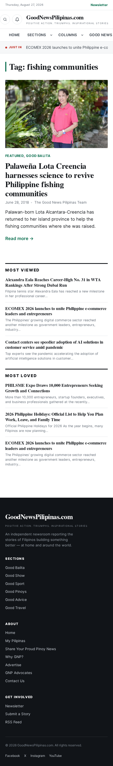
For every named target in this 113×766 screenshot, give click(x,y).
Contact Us (14, 681)
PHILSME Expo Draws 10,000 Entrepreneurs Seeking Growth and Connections (54, 388)
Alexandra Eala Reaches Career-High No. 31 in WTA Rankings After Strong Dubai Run (53, 282)
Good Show (15, 575)
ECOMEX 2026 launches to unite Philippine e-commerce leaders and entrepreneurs (55, 311)
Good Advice (16, 599)
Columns (67, 35)
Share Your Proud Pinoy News (30, 649)
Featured (14, 156)
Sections (36, 35)
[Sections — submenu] (51, 35)
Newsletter (99, 5)
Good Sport (14, 584)
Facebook (12, 756)
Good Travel (15, 608)
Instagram (37, 756)
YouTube (55, 756)
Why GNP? (14, 657)
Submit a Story (17, 714)
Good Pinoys (16, 591)
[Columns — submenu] (82, 35)
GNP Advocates (18, 673)
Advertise (13, 665)
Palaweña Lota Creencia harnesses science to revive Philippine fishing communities (49, 179)
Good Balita (38, 156)
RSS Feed (13, 722)
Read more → (19, 238)
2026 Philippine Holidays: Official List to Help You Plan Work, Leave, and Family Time (54, 416)
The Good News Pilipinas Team (60, 202)
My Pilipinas (15, 641)
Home (14, 35)
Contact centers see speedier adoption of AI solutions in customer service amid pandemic (54, 344)
